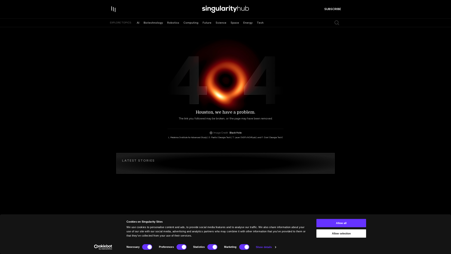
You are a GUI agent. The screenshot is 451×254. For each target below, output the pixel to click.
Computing (190, 22)
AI (138, 22)
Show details (264, 247)
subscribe (332, 9)
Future (207, 22)
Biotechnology (153, 22)
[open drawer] (113, 9)
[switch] (182, 247)
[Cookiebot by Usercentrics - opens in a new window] (103, 247)
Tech (260, 22)
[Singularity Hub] (225, 9)
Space (235, 22)
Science (221, 22)
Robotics (173, 22)
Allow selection (341, 233)
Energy (248, 22)
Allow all (341, 223)
